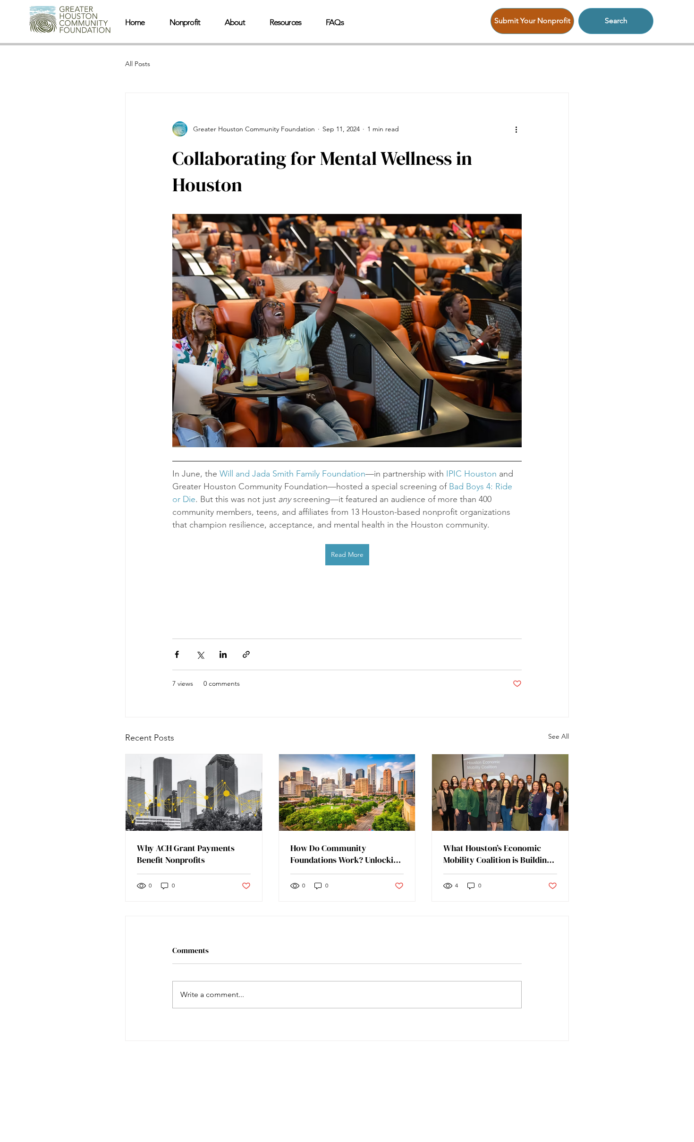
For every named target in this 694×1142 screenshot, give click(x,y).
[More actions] (516, 129)
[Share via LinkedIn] (223, 654)
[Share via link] (246, 654)
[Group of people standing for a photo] (500, 792)
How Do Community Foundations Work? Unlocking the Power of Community (346, 854)
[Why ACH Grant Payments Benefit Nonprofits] (194, 792)
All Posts (137, 64)
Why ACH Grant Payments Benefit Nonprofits (186, 854)
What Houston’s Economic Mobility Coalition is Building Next (497, 854)
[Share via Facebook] (176, 654)
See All (558, 736)
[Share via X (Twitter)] (199, 654)
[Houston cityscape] (347, 792)
